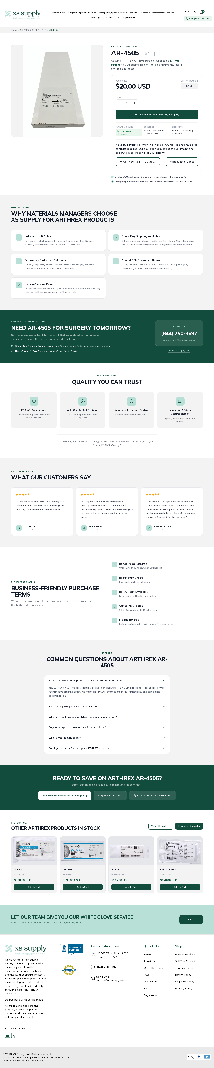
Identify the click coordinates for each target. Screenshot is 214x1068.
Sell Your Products (185, 961)
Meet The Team (153, 967)
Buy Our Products (185, 954)
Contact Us (191, 919)
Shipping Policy (184, 981)
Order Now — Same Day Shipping (159, 114)
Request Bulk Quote (110, 795)
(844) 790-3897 (179, 333)
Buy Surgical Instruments (102, 17)
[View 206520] (34, 851)
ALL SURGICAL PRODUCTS (33, 30)
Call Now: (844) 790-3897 (139, 161)
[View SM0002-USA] (180, 851)
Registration (151, 995)
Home (14, 30)
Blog (146, 988)
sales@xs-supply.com (179, 350)
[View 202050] (83, 851)
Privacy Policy (183, 988)
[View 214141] (131, 851)
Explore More (129, 17)
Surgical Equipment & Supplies (82, 12)
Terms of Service (185, 967)
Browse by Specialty (189, 825)
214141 (115, 869)
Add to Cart (34, 887)
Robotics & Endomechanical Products (157, 12)
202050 (67, 869)
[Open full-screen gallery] (57, 91)
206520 (18, 869)
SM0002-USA (168, 869)
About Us (149, 961)
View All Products (161, 826)
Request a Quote (183, 161)
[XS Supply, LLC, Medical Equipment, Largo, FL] (71, 949)
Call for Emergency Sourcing (154, 795)
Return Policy (183, 974)
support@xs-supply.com (110, 980)
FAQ (146, 974)
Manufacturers (58, 12)
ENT (118, 17)
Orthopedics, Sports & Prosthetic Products (118, 12)
